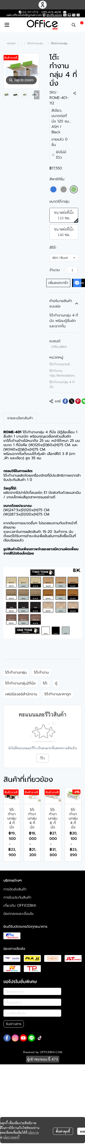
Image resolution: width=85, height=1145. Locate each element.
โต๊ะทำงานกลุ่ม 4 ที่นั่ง (39, 43)
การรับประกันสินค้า (17, 897)
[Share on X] (71, 401)
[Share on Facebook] (65, 401)
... (21, 43)
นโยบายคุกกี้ (11, 1137)
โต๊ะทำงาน (41, 672)
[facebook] (7, 1038)
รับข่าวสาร (13, 1024)
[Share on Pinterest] (78, 401)
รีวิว (42, 758)
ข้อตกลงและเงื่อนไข (18, 913)
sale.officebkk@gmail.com (24, 15)
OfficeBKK (59, 346)
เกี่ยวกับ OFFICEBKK (19, 905)
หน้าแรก (11, 43)
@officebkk (54, 15)
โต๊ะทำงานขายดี (59, 364)
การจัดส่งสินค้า (15, 889)
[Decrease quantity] (66, 270)
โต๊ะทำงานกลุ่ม (16, 672)
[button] (73, 25)
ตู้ (56, 683)
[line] (31, 1038)
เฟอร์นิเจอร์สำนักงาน (21, 694)
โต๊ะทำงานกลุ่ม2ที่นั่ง (20, 683)
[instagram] (15, 1038)
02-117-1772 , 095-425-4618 (41, 12)
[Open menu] (6, 24)
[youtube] (23, 1038)
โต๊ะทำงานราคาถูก (57, 694)
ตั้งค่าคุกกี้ (63, 1131)
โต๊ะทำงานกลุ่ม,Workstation (62, 373)
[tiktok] (39, 1038)
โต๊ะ (45, 683)
